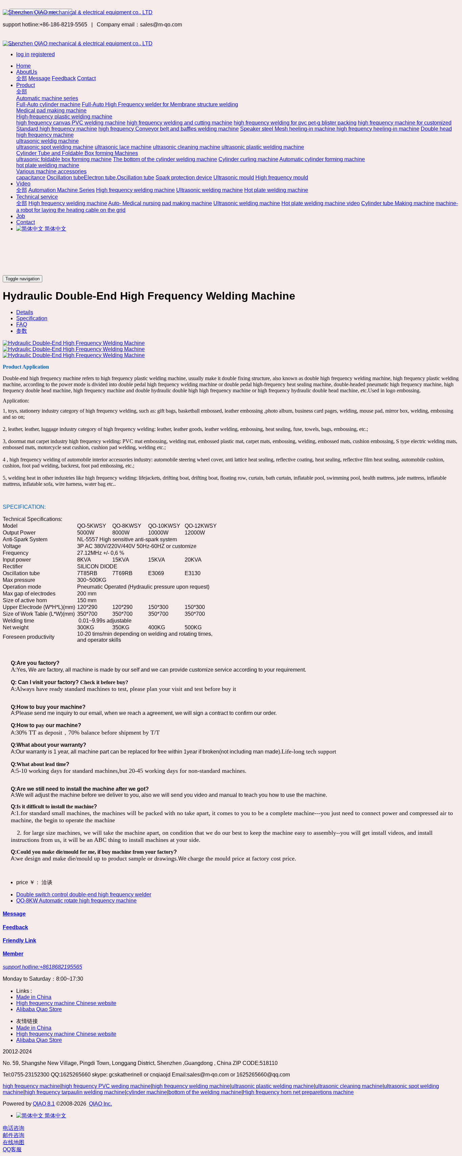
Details (24, 312)
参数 (21, 331)
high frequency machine (31, 1086)
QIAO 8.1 (44, 1104)
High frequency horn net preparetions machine (298, 1092)
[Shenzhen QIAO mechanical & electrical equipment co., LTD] (231, 12)
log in (22, 54)
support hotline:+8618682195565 (42, 967)
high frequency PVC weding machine (106, 1086)
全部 (21, 78)
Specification (31, 318)
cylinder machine (146, 1092)
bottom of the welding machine (204, 1092)
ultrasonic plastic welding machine (272, 1086)
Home (23, 66)
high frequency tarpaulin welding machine (75, 1092)
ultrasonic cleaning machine (349, 1086)
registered (43, 54)
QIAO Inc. (100, 1104)
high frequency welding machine (191, 1086)
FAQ (21, 324)
